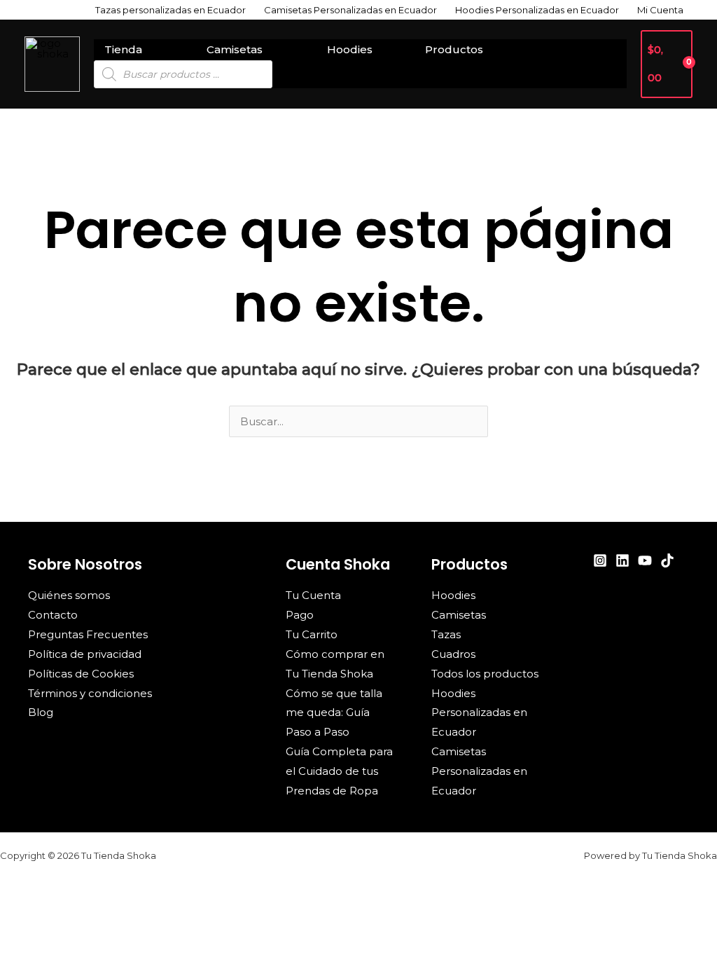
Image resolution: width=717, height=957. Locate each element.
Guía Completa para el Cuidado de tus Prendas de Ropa (339, 771)
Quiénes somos (69, 595)
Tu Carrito (311, 634)
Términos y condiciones (90, 693)
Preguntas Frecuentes (88, 634)
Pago (300, 614)
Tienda (123, 49)
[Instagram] (600, 560)
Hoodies (350, 49)
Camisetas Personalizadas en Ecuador (350, 9)
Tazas (446, 634)
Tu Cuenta (313, 595)
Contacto (53, 614)
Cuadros (453, 654)
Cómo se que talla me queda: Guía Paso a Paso (334, 713)
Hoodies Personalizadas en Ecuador (537, 9)
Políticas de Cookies (81, 673)
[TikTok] (667, 560)
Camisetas (235, 49)
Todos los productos (484, 673)
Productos (454, 49)
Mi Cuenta (660, 9)
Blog (40, 712)
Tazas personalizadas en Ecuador (170, 9)
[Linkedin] (622, 560)
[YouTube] (645, 560)
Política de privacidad (84, 654)
